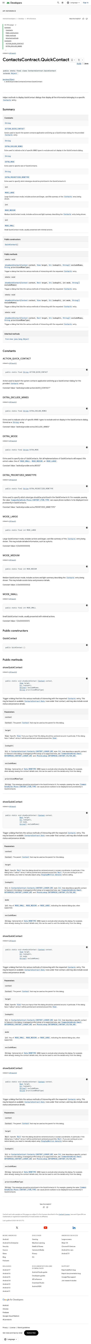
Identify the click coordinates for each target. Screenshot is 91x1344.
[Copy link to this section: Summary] (17, 109)
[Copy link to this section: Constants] (18, 351)
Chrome (5, 1309)
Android (5, 1239)
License (12, 1327)
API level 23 (13, 441)
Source (5, 1250)
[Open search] (58, 2)
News (5, 1253)
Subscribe (31, 1333)
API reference (9, 11)
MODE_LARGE (9, 193)
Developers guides (38, 1276)
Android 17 (6, 1270)
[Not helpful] (86, 18)
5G (33, 1257)
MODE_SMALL (9, 226)
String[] (66, 265)
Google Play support (69, 1277)
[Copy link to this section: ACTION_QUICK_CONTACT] (33, 359)
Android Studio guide (39, 1272)
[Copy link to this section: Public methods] (25, 660)
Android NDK (36, 1286)
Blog (4, 1257)
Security (5, 1246)
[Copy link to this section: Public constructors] (30, 631)
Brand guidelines (24, 1327)
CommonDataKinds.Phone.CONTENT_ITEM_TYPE (30, 500)
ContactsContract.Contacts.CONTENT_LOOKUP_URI (32, 751)
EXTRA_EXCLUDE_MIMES (14, 146)
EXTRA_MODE (9, 162)
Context (24, 265)
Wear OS (65, 1243)
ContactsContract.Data (35, 701)
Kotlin (79, 64)
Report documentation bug (71, 1273)
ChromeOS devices (68, 1246)
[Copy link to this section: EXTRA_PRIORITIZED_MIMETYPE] (39, 475)
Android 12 (6, 1288)
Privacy (34, 1253)
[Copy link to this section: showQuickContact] (24, 667)
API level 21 (13, 363)
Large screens (66, 1239)
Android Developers (9, 19)
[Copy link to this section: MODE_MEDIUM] (21, 555)
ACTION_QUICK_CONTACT (15, 129)
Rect (39, 283)
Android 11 (6, 1291)
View (39, 265)
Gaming (35, 1239)
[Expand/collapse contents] (15, 25)
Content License (64, 1214)
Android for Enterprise (10, 1243)
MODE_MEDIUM (10, 210)
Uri (50, 265)
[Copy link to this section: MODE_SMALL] (20, 594)
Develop (21, 19)
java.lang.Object (8, 79)
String (8, 123)
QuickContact (10, 244)
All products (7, 1320)
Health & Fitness (37, 1246)
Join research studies (69, 1281)
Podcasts (6, 1261)
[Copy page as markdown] (79, 60)
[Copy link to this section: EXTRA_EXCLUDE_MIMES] (31, 397)
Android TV (65, 1253)
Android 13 (6, 1284)
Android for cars (67, 1250)
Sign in (85, 3)
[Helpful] (83, 18)
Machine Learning (38, 1243)
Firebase (6, 1312)
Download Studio (38, 1283)
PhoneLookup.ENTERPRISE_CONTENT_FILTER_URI (56, 756)
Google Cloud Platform (11, 1316)
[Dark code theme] (87, 369)
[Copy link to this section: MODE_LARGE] (20, 516)
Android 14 (6, 1281)
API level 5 (12, 53)
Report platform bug (69, 1270)
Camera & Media (38, 1250)
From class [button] (17, 339)
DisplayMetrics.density (51, 875)
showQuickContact (12, 265)
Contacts (7, 100)
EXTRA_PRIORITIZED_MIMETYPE (17, 177)
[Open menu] (3, 2)
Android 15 (6, 1277)
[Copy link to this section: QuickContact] (19, 638)
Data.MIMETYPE (30, 769)
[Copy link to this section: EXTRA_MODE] (20, 436)
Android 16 (6, 1273)
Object (14, 73)
